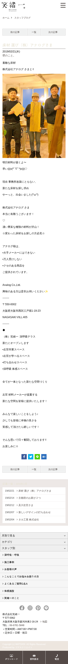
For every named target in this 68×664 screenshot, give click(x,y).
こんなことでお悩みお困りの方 (21, 576)
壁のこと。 (9, 55)
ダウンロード (11, 659)
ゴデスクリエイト (23, 647)
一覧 (34, 32)
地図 (44, 621)
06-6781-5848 (16, 625)
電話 (57, 659)
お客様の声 (10, 569)
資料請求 (34, 659)
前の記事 (15, 32)
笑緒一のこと (11, 598)
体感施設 (9, 591)
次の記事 (53, 32)
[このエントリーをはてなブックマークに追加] (44, 456)
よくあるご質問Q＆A (16, 583)
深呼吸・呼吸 (11, 554)
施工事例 (9, 562)
